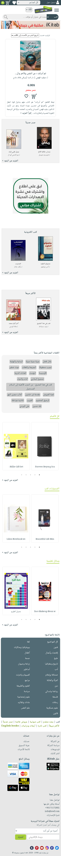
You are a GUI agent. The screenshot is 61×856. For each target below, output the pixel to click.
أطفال (27, 653)
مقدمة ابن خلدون (32, 395)
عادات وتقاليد (24, 702)
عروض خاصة (21, 722)
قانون (55, 713)
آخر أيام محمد (14, 323)
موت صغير (14, 367)
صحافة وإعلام (51, 675)
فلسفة (55, 697)
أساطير (27, 669)
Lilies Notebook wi (16, 539)
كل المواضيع (52, 642)
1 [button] (39, 474)
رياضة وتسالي (51, 691)
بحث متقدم (48, 722)
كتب (58, 722)
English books (10, 726)
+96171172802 (52, 808)
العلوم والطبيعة (23, 686)
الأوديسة (42, 373)
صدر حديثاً (8, 722)
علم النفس (25, 708)
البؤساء (32, 373)
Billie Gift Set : (16, 467)
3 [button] (30, 474)
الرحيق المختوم (42, 400)
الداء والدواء (22, 379)
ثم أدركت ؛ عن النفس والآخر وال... (30, 74)
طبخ (56, 658)
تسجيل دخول (51, 2)
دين (56, 686)
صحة (27, 658)
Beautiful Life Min (45, 539)
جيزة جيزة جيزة (33, 362)
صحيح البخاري (37, 379)
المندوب (18, 263)
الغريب (30, 400)
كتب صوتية (35, 722)
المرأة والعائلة (52, 680)
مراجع (27, 680)
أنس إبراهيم (45, 267)
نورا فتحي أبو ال (13, 155)
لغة (28, 642)
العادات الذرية (20, 373)
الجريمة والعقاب (29, 367)
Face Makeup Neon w (45, 611)
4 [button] (26, 474)
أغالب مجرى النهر (14, 395)
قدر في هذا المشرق (43, 323)
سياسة (27, 691)
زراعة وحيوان (24, 664)
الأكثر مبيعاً (54, 726)
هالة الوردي (12, 326)
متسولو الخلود (45, 263)
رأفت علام (17, 267)
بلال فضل (47, 362)
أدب (56, 669)
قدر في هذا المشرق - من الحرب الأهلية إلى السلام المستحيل (30, 387)
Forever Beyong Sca (45, 467)
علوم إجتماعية (23, 697)
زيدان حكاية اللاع (44, 151)
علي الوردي (24, 406)
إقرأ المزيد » (25, 113)
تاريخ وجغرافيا (51, 664)
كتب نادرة (42, 726)
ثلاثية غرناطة (18, 400)
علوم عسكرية (52, 708)
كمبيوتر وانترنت (23, 675)
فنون (56, 647)
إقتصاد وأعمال (51, 653)
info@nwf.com (52, 811)
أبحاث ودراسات (28, 726)
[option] (45, 446)
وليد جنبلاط (43, 326)
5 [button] (21, 474)
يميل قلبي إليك (14, 151)
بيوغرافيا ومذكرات (22, 647)
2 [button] (35, 474)
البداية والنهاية (16, 362)
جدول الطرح (16, 611)
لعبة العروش (48, 395)
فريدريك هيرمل (44, 155)
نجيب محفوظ (45, 367)
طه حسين (37, 406)
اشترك (20, 837)
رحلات (55, 702)
